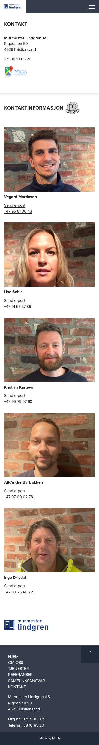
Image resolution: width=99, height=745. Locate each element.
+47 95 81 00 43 (18, 211)
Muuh (56, 738)
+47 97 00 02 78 (18, 497)
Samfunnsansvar (26, 680)
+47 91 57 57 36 (17, 307)
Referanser (20, 674)
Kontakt (17, 686)
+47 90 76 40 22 (18, 592)
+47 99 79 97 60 (18, 402)
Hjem (13, 656)
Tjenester (18, 668)
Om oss (15, 662)
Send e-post (14, 205)
